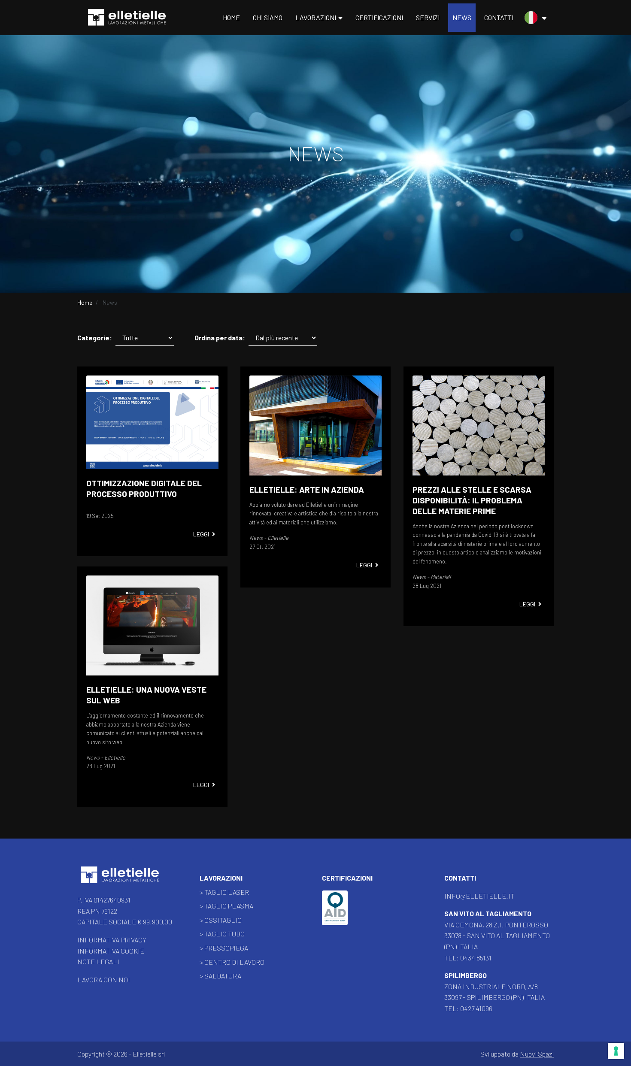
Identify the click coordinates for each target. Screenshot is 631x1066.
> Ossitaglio (221, 920)
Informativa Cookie (110, 951)
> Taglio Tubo (222, 934)
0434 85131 (475, 958)
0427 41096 (476, 1008)
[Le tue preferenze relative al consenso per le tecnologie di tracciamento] (616, 1051)
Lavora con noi (103, 979)
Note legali (98, 961)
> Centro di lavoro (232, 962)
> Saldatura (220, 976)
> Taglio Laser (224, 892)
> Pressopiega (224, 948)
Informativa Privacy (111, 940)
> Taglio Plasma (226, 906)
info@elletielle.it (479, 896)
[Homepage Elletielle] (120, 876)
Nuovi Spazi (537, 1054)
